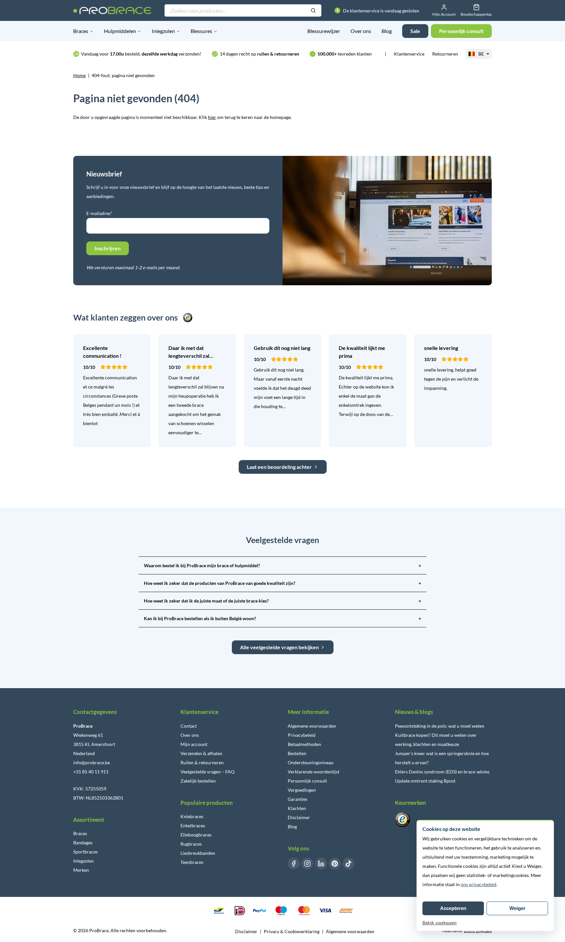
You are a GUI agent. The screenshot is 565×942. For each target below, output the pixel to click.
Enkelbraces (192, 825)
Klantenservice (409, 54)
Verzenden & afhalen (201, 753)
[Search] (313, 10)
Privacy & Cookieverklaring (291, 931)
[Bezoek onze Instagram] (307, 863)
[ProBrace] (112, 10)
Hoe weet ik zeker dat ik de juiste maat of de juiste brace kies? (282, 600)
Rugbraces (191, 844)
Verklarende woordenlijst (313, 771)
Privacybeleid (302, 735)
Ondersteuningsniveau (311, 762)
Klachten (297, 808)
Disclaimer (299, 817)
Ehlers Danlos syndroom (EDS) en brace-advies (442, 771)
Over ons (361, 31)
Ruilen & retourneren (202, 762)
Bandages (83, 842)
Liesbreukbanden (197, 853)
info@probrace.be (91, 762)
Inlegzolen (163, 31)
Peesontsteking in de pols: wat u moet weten (439, 726)
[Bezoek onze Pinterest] (335, 863)
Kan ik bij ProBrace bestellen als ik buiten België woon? (282, 618)
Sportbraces (85, 851)
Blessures (201, 31)
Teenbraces (191, 862)
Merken (81, 870)
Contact (188, 726)
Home (79, 75)
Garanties (297, 799)
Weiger (517, 908)
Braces (80, 31)
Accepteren (453, 908)
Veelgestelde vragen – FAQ (207, 771)
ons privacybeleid (478, 884)
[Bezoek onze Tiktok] (348, 863)
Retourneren (445, 54)
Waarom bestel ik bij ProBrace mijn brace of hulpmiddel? (282, 565)
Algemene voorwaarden (312, 726)
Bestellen (297, 753)
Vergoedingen (302, 790)
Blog (387, 31)
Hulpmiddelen (120, 31)
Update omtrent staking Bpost (425, 781)
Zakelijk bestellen (198, 781)
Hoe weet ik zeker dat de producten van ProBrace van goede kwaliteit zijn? (282, 583)
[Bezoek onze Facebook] (294, 863)
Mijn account (193, 744)
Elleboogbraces (196, 834)
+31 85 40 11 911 (91, 771)
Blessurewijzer (323, 31)
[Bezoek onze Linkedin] (321, 863)
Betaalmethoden (304, 744)
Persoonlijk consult (307, 781)
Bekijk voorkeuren (439, 922)
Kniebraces (191, 816)
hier (212, 117)
